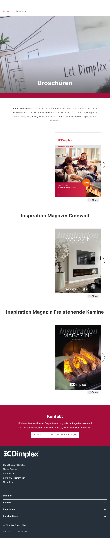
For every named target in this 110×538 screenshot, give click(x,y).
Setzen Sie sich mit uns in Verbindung (55, 434)
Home (6, 11)
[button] (55, 497)
